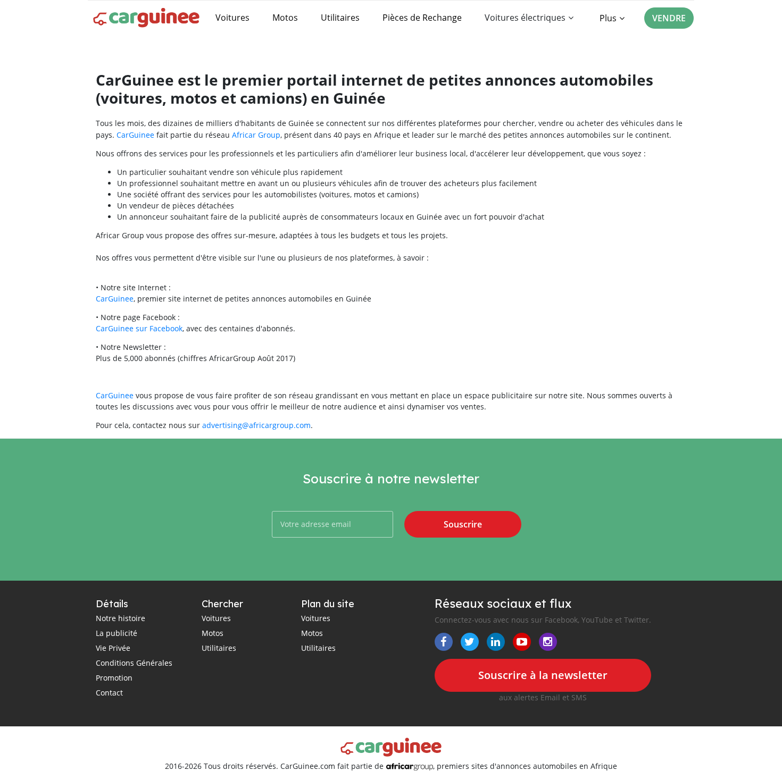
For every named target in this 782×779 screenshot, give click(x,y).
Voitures (232, 17)
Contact (109, 693)
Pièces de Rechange (422, 17)
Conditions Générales (134, 663)
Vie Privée (113, 648)
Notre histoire (120, 618)
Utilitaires (340, 17)
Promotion (114, 678)
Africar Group (256, 135)
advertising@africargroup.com (256, 425)
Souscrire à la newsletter (543, 675)
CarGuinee (135, 135)
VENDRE (669, 18)
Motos (285, 17)
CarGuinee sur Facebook (139, 328)
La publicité (116, 633)
